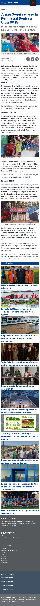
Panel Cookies (31, 599)
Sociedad (4, 558)
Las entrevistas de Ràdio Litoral (11, 538)
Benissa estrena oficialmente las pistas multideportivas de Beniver (19, 461)
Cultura (3, 548)
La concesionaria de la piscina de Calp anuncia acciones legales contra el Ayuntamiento (19, 487)
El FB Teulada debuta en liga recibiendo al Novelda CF (20, 512)
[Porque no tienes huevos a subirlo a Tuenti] (32, 59)
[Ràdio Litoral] (14, 3)
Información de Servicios (9, 550)
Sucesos (4, 560)
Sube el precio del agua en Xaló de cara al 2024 (17, 387)
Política (3, 556)
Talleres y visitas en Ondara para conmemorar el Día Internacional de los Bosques (19, 436)
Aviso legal (22, 597)
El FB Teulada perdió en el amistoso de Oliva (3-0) (19, 286)
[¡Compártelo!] (28, 59)
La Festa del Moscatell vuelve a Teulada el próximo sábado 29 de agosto (17, 312)
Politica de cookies (17, 599)
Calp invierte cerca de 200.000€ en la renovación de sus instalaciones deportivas (19, 338)
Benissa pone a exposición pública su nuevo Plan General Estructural (19, 411)
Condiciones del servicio (10, 602)
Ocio (2, 554)
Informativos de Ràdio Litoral (10, 536)
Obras (3, 552)
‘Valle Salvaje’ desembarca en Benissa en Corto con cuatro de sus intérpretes (20, 363)
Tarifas (22, 602)
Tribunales (4, 562)
